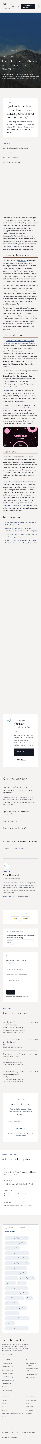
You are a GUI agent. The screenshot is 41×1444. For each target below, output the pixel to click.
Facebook (23, 841)
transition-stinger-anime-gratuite (17, 1253)
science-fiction (23, 500)
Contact (4, 1410)
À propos (4, 1400)
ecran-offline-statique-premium (16, 1308)
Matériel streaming (7, 1377)
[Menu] (39, 6)
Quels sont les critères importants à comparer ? (17, 812)
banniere (21, 1283)
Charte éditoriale (7, 1407)
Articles (14, 51)
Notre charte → (24, 897)
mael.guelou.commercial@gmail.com (12, 1413)
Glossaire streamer (32, 1374)
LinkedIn (34, 841)
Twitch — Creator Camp (29, 1432)
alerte (29, 1298)
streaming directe (9, 291)
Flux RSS (29, 1413)
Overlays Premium (7, 1366)
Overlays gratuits (7, 1363)
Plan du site (29, 1410)
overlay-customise (12, 1313)
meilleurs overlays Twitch (15, 246)
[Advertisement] (20, 192)
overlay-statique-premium (14, 1298)
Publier (10, 992)
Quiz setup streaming (32, 1377)
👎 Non (25, 918)
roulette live (30, 408)
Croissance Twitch (7, 1373)
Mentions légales (31, 1400)
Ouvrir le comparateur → (23, 752)
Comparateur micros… (28, 6)
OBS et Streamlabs (7, 1370)
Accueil (5, 51)
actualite (9, 942)
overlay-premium (12, 1248)
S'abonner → (20, 1128)
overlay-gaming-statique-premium (17, 1263)
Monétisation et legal (8, 1380)
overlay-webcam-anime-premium (16, 1293)
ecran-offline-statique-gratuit (15, 1243)
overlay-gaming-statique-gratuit (16, 1238)
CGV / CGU (29, 1407)
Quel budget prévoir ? (11, 821)
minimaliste (22, 260)
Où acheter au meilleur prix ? (14, 828)
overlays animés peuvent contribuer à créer (21, 482)
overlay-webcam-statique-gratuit (17, 1258)
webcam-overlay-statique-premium (17, 1318)
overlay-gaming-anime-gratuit (16, 1268)
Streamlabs (15, 1432)
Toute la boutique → (10, 1231)
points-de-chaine (12, 1303)
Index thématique (7, 1390)
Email (7, 848)
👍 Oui (15, 918)
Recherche (5, 1387)
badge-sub (10, 1323)
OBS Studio (5, 1432)
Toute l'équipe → (9, 897)
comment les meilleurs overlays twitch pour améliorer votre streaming (20, 937)
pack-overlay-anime (27, 1278)
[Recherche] (18, 6)
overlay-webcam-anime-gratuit (16, 1273)
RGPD (28, 1403)
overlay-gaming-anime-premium (16, 1288)
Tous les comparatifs (21, 760)
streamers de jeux (12, 371)
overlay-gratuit (11, 1278)
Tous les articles (6, 1383)
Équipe (4, 1403)
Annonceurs (5, 1417)
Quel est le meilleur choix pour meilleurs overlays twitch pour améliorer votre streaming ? (19, 790)
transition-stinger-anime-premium (16, 1328)
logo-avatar (10, 1283)
